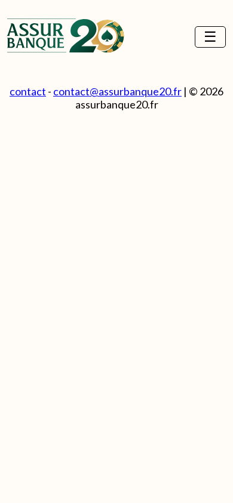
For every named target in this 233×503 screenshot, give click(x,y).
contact (28, 91)
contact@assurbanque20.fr (117, 91)
